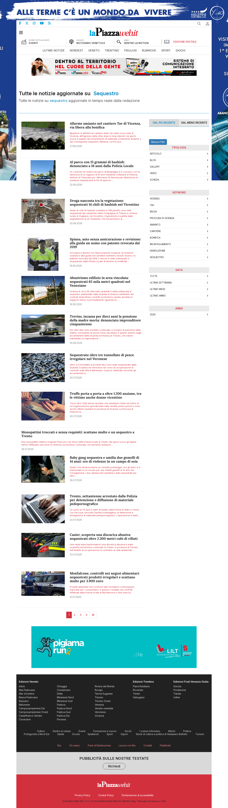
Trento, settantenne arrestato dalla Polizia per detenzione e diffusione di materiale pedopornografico (103, 500)
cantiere (155, 231)
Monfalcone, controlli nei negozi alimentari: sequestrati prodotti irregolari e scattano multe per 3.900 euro (105, 577)
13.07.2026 (75, 597)
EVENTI (33, 43)
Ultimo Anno (158, 295)
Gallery (155, 166)
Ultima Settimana (161, 282)
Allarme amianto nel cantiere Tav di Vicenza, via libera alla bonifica (105, 125)
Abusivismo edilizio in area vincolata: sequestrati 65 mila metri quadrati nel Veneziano (100, 282)
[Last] (93, 615)
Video (153, 173)
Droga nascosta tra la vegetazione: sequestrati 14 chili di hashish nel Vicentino (104, 203)
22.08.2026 (76, 184)
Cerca (199, 23)
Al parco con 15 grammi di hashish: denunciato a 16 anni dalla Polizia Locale (102, 164)
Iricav (153, 211)
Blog (153, 160)
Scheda (154, 179)
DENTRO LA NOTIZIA (136, 43)
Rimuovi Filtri (158, 141)
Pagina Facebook (22, 23)
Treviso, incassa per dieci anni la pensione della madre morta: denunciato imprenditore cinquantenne (105, 320)
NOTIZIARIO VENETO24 (90, 43)
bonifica (155, 237)
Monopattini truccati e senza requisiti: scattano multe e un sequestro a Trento (77, 434)
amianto (155, 224)
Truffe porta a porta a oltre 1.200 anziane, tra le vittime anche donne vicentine (105, 396)
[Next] (86, 615)
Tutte (153, 276)
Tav (152, 205)
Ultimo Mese (157, 289)
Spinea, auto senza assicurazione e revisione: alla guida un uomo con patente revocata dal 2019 (105, 243)
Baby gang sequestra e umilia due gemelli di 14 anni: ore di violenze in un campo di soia (104, 460)
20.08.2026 (76, 223)
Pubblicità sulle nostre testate (114, 762)
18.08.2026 (76, 265)
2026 (153, 314)
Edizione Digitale (185, 41)
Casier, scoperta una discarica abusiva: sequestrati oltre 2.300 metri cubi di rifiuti (104, 537)
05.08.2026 (76, 342)
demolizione (157, 250)
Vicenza (155, 198)
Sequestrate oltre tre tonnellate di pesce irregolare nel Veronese (102, 357)
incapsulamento (160, 244)
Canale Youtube (44, 23)
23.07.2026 (76, 554)
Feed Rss (51, 23)
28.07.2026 (27, 449)
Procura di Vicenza (162, 218)
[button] (207, 23)
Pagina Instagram (36, 23)
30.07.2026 (76, 377)
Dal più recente (164, 122)
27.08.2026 (76, 146)
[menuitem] (53, 50)
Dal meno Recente (194, 122)
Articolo (155, 153)
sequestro (157, 257)
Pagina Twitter (29, 23)
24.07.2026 (76, 519)
